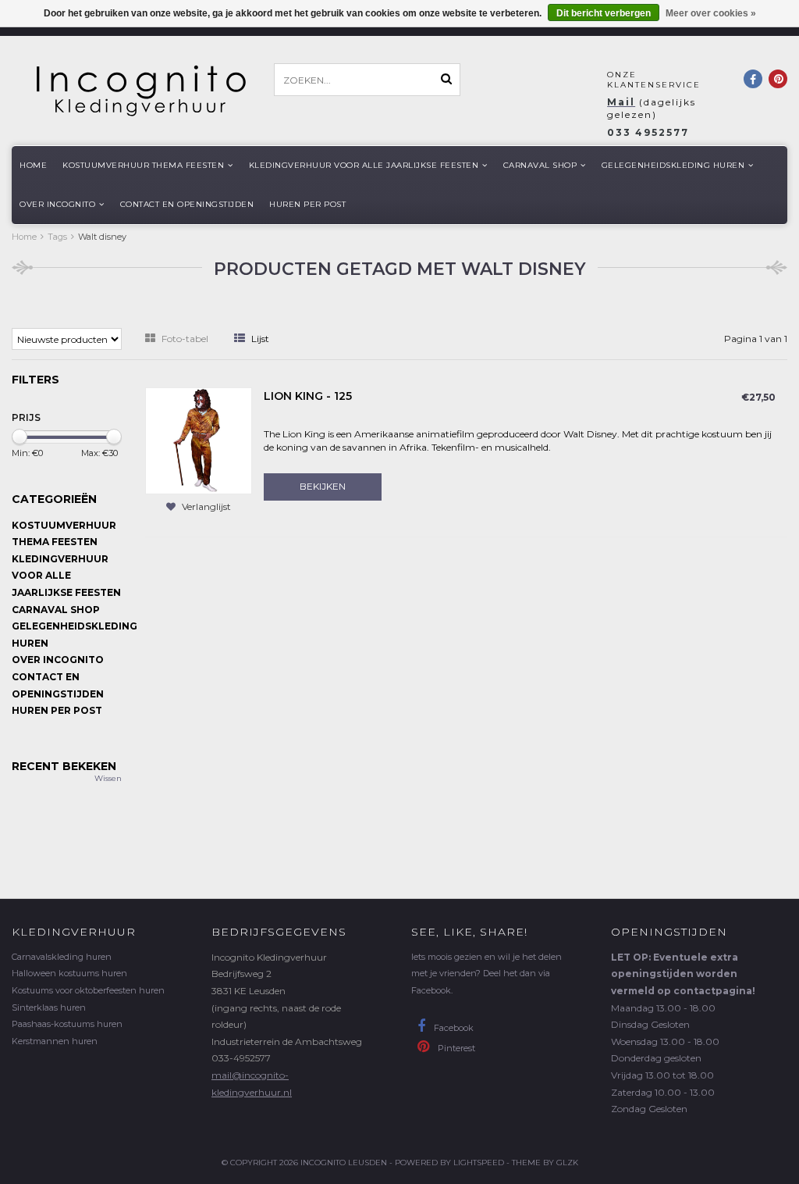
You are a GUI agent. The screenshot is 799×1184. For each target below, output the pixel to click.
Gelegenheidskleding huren (673, 165)
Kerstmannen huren (55, 1041)
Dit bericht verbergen (603, 13)
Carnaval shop (540, 165)
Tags (57, 236)
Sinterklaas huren (49, 1007)
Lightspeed (478, 1162)
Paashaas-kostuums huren (67, 1023)
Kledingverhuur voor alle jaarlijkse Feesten (364, 165)
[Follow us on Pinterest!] (778, 79)
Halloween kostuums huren (69, 973)
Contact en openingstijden (187, 204)
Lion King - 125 (308, 396)
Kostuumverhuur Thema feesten (143, 165)
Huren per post (307, 204)
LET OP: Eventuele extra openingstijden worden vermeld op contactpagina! (683, 974)
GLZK (567, 1162)
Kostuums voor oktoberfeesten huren (88, 990)
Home (33, 165)
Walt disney (102, 236)
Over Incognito (57, 204)
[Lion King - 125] (198, 440)
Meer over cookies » (711, 13)
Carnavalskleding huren (62, 956)
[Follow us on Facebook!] (753, 79)
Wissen (108, 778)
